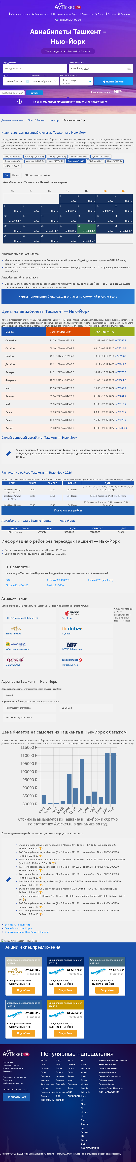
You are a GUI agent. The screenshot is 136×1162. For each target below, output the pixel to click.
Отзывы (112, 14)
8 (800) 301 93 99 (70, 20)
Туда (5, 76)
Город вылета (9, 63)
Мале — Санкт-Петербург (111, 1088)
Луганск (71, 1064)
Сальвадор (46, 1068)
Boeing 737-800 (55, 585)
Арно (58, 1088)
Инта (70, 1060)
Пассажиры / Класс (69, 76)
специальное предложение (90, 101)
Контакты (125, 14)
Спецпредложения (20, 14)
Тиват (70, 1088)
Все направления (109, 1092)
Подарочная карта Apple (65, 14)
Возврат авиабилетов (13, 1068)
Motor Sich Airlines (84, 1108)
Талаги (71, 1076)
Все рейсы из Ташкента (17, 924)
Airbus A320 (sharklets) (100, 580)
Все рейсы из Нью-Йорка (18, 928)
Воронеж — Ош (106, 1080)
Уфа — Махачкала (107, 1072)
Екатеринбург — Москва (110, 1076)
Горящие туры (41, 14)
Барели (59, 1072)
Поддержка (87, 14)
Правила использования (14, 1077)
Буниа (59, 1068)
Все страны (47, 1100)
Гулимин (60, 1080)
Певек (70, 1072)
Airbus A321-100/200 (17, 585)
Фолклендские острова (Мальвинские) (48, 1088)
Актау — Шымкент (107, 1064)
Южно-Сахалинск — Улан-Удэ (113, 1060)
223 (8, 580)
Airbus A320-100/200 (58, 580)
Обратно (35, 76)
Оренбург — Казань (108, 1068)
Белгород (72, 1084)
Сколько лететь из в (27, 932)
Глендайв (60, 1084)
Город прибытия (77, 63)
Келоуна (60, 1076)
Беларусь (45, 1076)
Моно (70, 1080)
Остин (71, 1068)
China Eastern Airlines (84, 1080)
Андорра (45, 1096)
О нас (100, 14)
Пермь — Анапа (106, 1084)
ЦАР (43, 1064)
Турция (44, 1060)
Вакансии (7, 1071)
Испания (45, 1080)
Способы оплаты (11, 1065)
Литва (43, 1072)
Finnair (84, 1140)
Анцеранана (62, 1092)
